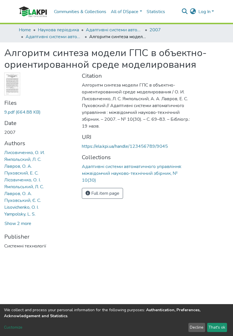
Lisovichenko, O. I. (21, 207)
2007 (155, 30)
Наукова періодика (58, 30)
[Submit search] (184, 11)
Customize (13, 327)
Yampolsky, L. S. (20, 214)
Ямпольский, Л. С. (22, 159)
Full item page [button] (104, 193)
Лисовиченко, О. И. (24, 152)
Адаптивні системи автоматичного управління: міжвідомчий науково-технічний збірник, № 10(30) (54, 37)
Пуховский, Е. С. (21, 173)
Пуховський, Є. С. (22, 200)
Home (25, 30)
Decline (196, 327)
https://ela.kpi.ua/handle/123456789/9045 (125, 146)
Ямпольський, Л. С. (24, 187)
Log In (204, 12)
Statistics (156, 12)
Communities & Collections (80, 12)
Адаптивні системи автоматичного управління (114, 30)
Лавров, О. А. (18, 166)
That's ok (217, 327)
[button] (193, 11)
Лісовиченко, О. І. (22, 180)
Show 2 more (18, 223)
